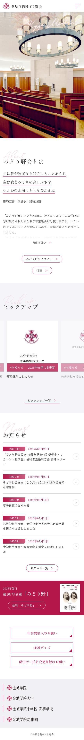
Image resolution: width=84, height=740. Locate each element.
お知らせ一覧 (39, 568)
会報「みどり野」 (24, 605)
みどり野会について (39, 259)
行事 (39, 270)
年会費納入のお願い (42, 633)
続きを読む (39, 242)
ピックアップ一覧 (39, 400)
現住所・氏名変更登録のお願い (42, 661)
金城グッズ (42, 647)
